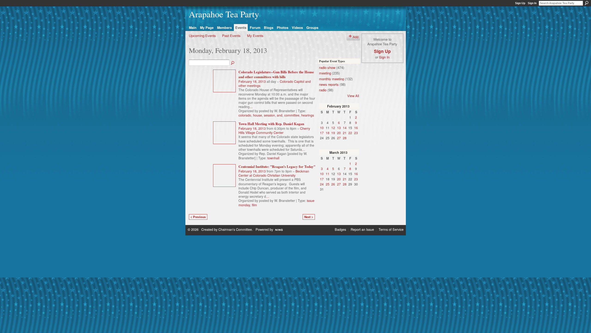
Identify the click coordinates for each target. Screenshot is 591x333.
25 (327, 184)
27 (339, 138)
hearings (307, 115)
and (279, 115)
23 (356, 132)
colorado (244, 115)
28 (345, 138)
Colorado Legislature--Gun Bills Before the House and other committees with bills (276, 74)
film (254, 205)
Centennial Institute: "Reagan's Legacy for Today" (276, 166)
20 (339, 132)
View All (353, 95)
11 (327, 173)
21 (345, 132)
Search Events (233, 63)
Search (586, 3)
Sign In (532, 3)
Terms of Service (391, 229)
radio (322, 89)
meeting (325, 72)
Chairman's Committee (235, 229)
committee (291, 115)
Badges (340, 229)
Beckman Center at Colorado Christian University (273, 173)
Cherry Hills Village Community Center (274, 130)
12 (333, 127)
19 (333, 132)
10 (322, 127)
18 (327, 132)
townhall (273, 158)
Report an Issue (362, 229)
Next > (308, 217)
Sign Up (520, 3)
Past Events (231, 35)
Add (356, 36)
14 (345, 127)
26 (333, 184)
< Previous (198, 217)
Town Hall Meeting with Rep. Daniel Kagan (271, 123)
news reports (329, 84)
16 (356, 127)
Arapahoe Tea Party (224, 14)
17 (322, 132)
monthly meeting (331, 78)
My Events (255, 35)
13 (339, 127)
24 (322, 184)
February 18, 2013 (252, 81)
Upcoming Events (202, 35)
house (257, 115)
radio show (327, 67)
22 (350, 132)
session (269, 115)
